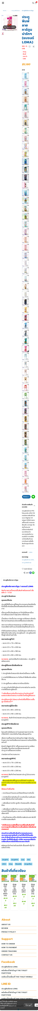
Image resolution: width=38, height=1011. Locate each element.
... (8, 10)
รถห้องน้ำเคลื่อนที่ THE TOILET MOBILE (17, 976)
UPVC (4, 864)
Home (4, 10)
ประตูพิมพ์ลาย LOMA (28, 560)
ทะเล (22, 860)
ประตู (10, 864)
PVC (28, 860)
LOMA (30, 552)
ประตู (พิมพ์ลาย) (15, 10)
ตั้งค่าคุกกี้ (28, 1005)
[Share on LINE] (33, 573)
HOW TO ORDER (8, 943)
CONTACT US (6, 955)
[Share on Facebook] (30, 573)
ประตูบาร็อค (28, 864)
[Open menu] (3, 3)
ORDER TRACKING (9, 951)
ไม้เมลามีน (18, 864)
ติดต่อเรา (26, 497)
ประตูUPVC (14, 860)
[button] (33, 3)
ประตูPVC (5, 860)
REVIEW (4, 928)
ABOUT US (5, 924)
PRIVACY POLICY (8, 932)
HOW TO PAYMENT (9, 947)
